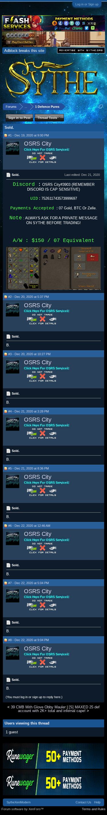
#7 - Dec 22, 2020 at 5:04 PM (28, 583)
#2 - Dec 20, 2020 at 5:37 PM (28, 296)
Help (97, 802)
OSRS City (37, 143)
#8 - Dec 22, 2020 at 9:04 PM (28, 640)
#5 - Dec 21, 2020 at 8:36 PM (28, 468)
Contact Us (83, 802)
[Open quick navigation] (101, 106)
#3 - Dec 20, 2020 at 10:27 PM (29, 354)
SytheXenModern (19, 802)
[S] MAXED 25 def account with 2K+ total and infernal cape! (59, 709)
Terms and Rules (94, 809)
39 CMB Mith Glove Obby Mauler (38, 707)
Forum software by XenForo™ (22, 809)
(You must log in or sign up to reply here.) (34, 697)
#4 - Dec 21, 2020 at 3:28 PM (28, 411)
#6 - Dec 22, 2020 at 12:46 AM (29, 525)
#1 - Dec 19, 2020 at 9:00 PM (28, 135)
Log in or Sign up (86, 4)
